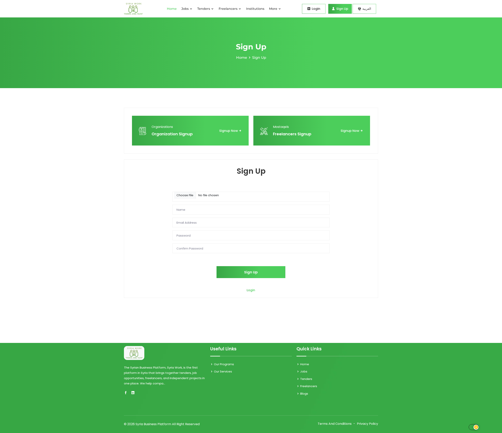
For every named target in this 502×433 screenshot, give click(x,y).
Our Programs (223, 364)
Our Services (222, 371)
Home (172, 9)
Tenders (204, 9)
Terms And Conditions (335, 423)
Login (315, 8)
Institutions (255, 9)
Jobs (185, 9)
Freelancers (228, 9)
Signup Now (229, 130)
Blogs (303, 393)
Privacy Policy (367, 423)
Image (177, 189)
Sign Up (342, 8)
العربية (366, 8)
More (273, 9)
